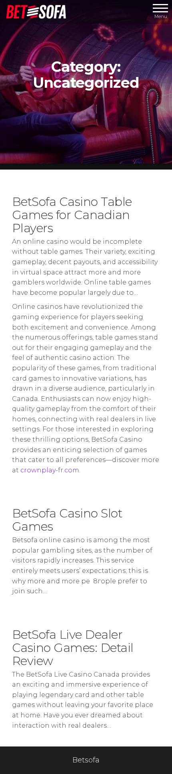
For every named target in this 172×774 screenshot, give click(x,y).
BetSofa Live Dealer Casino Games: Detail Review (73, 647)
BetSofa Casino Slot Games (67, 520)
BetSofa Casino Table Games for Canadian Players (72, 214)
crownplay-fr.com (49, 470)
